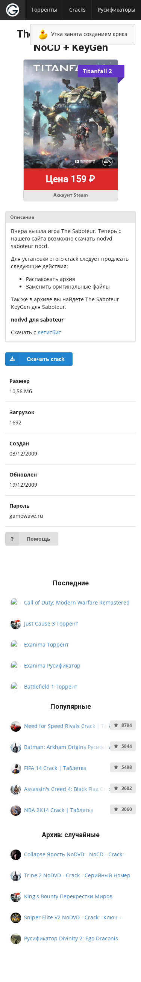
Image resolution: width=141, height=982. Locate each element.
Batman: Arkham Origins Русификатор (72, 746)
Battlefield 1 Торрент (50, 686)
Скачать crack (46, 358)
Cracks (77, 9)
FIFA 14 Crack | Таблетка (55, 767)
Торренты (44, 9)
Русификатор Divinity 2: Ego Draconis (71, 938)
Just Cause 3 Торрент (51, 623)
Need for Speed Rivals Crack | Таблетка (74, 725)
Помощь (38, 538)
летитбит (49, 332)
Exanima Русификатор (52, 665)
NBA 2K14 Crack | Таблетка (59, 809)
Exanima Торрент (46, 644)
